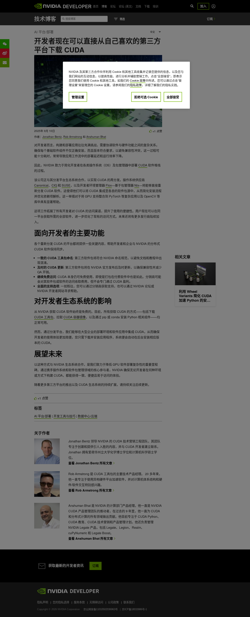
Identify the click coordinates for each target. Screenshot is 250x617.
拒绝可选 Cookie (146, 97)
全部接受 (173, 97)
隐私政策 (136, 85)
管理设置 (78, 97)
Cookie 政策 (138, 80)
